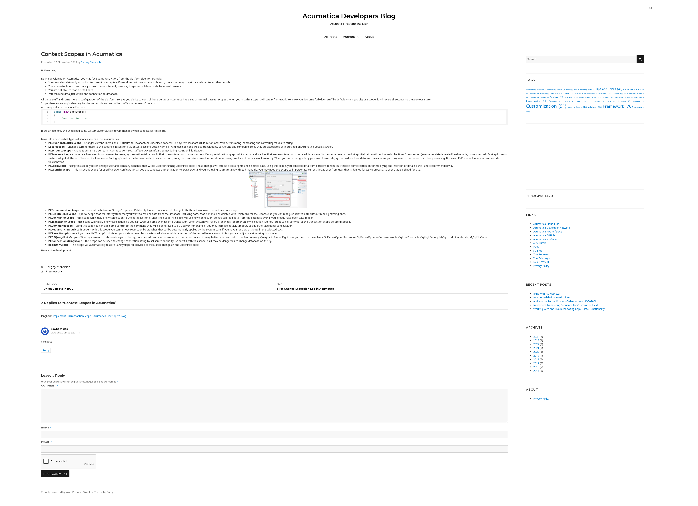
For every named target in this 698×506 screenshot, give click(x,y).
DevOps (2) (571, 107)
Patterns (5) (551, 89)
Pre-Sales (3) (544, 97)
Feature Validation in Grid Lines (551, 297)
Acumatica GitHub (544, 235)
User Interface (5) (588, 93)
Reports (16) (581, 107)
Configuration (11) (557, 93)
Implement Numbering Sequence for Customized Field (565, 305)
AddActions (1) (569, 97)
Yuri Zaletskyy (541, 258)
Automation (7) (601, 93)
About (369, 37)
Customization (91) (546, 106)
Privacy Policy (541, 266)
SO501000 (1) (618, 93)
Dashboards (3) (639, 107)
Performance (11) (532, 97)
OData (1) (576, 89)
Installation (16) (594, 107)
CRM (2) (610, 93)
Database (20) (556, 97)
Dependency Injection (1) (587, 89)
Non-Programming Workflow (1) (583, 97)
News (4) (630, 97)
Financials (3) (598, 101)
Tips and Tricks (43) (608, 89)
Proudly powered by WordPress (60, 492)
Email (46, 442)
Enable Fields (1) (583, 101)
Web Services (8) (532, 93)
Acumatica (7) (624, 101)
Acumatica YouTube (545, 239)
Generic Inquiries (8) (573, 93)
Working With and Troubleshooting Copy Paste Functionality (569, 309)
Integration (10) (606, 97)
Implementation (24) (633, 89)
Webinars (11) (555, 101)
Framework (54, 271)
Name (46, 427)
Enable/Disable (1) (639, 97)
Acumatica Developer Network (551, 227)
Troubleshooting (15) (536, 101)
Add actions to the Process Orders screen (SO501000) (565, 301)
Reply (46, 350)
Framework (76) (618, 106)
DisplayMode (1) (541, 89)
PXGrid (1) (611, 101)
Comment (49, 385)
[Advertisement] (585, 153)
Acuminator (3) (638, 101)
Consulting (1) (560, 89)
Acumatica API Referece (547, 231)
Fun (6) (528, 112)
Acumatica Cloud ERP (546, 224)
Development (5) (619, 97)
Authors (349, 37)
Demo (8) (632, 93)
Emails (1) (596, 97)
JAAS (536, 246)
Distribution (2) (544, 93)
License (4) (569, 89)
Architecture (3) (531, 89)
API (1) (626, 93)
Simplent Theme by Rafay (98, 492)
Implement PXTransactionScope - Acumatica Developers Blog (89, 316)
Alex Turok (539, 243)
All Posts (330, 37)
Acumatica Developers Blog (349, 16)
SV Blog (537, 250)
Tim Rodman (541, 254)
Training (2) (569, 101)
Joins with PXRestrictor (546, 293)
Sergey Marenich (91, 62)
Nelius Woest (541, 262)
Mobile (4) (640, 93)
